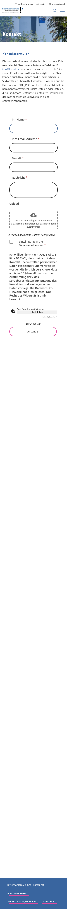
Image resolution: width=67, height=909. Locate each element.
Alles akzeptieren (17, 893)
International (58, 4)
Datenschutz (48, 901)
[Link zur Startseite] (12, 10)
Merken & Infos (25, 4)
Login (42, 4)
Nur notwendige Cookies (22, 901)
